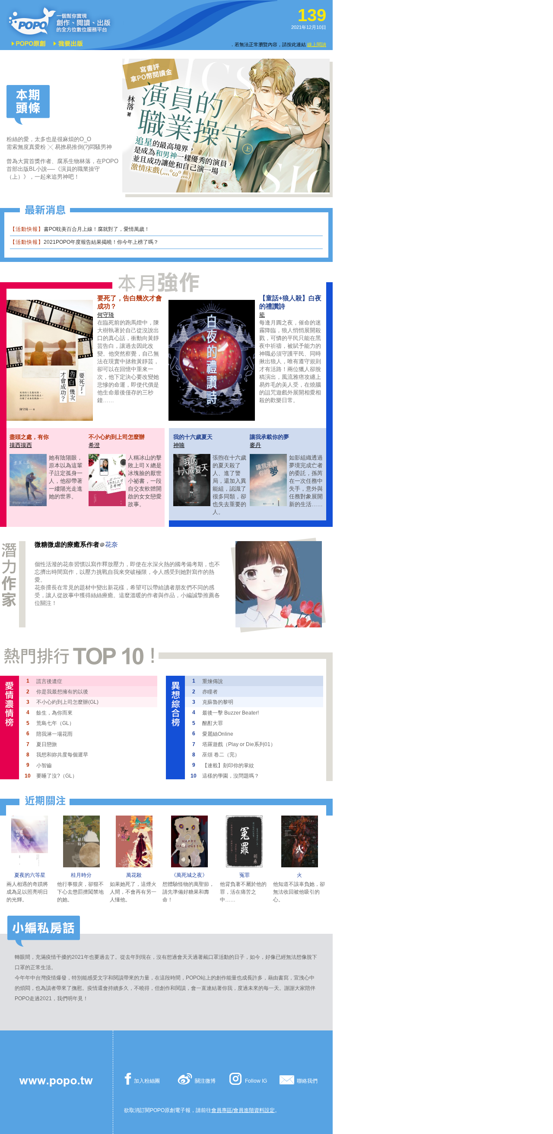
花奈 (111, 544)
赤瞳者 (210, 692)
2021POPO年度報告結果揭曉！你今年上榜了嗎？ (101, 242)
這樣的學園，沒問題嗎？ (230, 776)
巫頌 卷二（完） (221, 755)
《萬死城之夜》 (189, 875)
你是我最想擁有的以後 (62, 692)
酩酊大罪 (212, 723)
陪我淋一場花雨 (54, 734)
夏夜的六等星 (29, 875)
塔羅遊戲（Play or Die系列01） (239, 744)
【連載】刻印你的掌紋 (228, 765)
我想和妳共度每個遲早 (62, 755)
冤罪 (244, 875)
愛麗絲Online (217, 734)
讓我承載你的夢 (269, 437)
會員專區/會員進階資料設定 (243, 1110)
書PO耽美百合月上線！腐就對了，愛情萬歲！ (96, 229)
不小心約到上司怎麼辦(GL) (67, 702)
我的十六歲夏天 (193, 437)
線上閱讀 (316, 44)
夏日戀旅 (46, 744)
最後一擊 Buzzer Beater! (230, 713)
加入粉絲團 (147, 1081)
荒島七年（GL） (55, 723)
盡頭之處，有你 (29, 437)
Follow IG (256, 1081)
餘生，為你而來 (54, 713)
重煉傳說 (212, 681)
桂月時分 (81, 875)
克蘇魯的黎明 (217, 702)
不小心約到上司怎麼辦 (117, 437)
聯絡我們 (307, 1081)
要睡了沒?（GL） (56, 776)
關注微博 (205, 1081)
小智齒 (44, 765)
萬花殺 (134, 875)
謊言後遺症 (49, 681)
